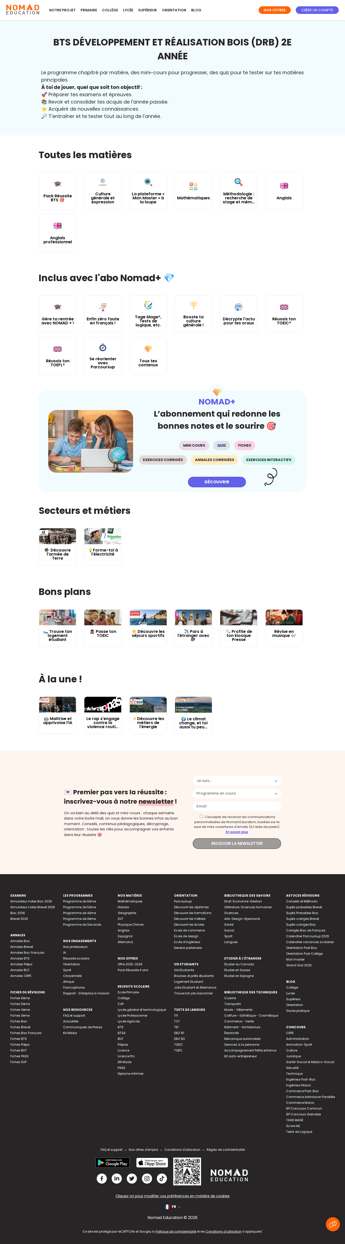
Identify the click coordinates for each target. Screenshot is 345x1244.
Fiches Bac (18, 1021)
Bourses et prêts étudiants (194, 976)
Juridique (293, 1056)
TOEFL (178, 1050)
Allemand (125, 942)
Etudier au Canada (239, 964)
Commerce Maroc (300, 1103)
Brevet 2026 (19, 919)
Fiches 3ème (20, 1015)
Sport (67, 970)
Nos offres (275, 10)
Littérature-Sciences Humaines (248, 907)
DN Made (124, 1062)
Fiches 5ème (20, 1004)
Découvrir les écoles (189, 924)
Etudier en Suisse (237, 970)
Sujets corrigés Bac (301, 924)
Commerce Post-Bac (302, 1091)
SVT (121, 919)
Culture (291, 1050)
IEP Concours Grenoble (303, 1114)
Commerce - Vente (239, 1021)
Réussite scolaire (76, 958)
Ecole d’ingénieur (187, 942)
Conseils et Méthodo (301, 901)
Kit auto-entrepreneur (240, 1056)
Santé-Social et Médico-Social (310, 1062)
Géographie (127, 913)
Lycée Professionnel (132, 1015)
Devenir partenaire (188, 948)
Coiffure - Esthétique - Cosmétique (251, 1015)
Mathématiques (130, 901)
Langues (231, 942)
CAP (121, 1004)
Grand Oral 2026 (299, 965)
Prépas (123, 1044)
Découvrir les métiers (190, 919)
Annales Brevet (21, 947)
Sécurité (292, 1068)
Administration (297, 1039)
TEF (176, 1027)
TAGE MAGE (294, 1120)
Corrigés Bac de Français (306, 930)
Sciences (231, 913)
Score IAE (293, 1126)
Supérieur (147, 10)
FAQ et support (74, 1015)
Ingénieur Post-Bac (301, 1079)
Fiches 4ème (20, 1010)
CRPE (290, 1033)
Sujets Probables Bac (302, 913)
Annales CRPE (20, 976)
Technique (294, 1073)
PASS (121, 1068)
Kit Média (70, 1033)
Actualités (71, 1021)
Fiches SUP (18, 1062)
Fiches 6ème (20, 998)
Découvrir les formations (192, 913)
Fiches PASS (19, 1056)
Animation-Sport (299, 1044)
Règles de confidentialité (226, 1149)
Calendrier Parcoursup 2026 (307, 936)
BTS (121, 1027)
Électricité (231, 1033)
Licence (123, 1050)
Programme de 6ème (79, 901)
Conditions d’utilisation (224, 1231)
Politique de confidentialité (176, 1231)
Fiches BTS (18, 1039)
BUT (121, 1039)
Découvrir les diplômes (191, 907)
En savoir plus (237, 831)
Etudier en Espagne (239, 976)
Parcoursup (183, 901)
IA (64, 952)
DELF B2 (179, 1039)
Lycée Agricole (129, 1021)
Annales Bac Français (27, 952)
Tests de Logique (299, 1132)
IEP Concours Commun (304, 1108)
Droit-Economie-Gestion (243, 901)
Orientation (174, 10)
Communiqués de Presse (82, 1027)
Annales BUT (20, 970)
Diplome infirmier (130, 1073)
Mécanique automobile (242, 1039)
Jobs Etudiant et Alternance (195, 987)
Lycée (128, 10)
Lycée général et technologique (142, 1010)
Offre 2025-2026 (130, 964)
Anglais (124, 930)
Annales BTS (20, 958)
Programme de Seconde (82, 924)
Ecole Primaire (128, 992)
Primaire (89, 10)
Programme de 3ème (79, 919)
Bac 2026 (17, 913)
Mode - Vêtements (238, 1010)
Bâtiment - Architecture (242, 1027)
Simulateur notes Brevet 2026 (32, 907)
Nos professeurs (75, 947)
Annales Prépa (21, 964)
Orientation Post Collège (304, 953)
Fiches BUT (18, 1050)
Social (229, 930)
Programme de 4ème (79, 913)
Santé (228, 924)
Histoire (123, 907)
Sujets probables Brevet (304, 907)
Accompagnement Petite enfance (250, 1050)
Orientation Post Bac (301, 948)
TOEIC (178, 1044)
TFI (176, 1015)
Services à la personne (241, 1044)
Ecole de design (186, 936)
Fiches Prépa (20, 1044)
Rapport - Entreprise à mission (86, 993)
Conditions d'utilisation (182, 1149)
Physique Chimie (130, 924)
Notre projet (62, 10)
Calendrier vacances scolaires (310, 942)
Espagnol (125, 936)
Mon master (295, 959)
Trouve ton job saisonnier (193, 993)
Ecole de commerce (189, 930)
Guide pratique (297, 1011)
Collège (110, 10)
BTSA (122, 1033)
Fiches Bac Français (26, 1033)
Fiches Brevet (20, 1027)
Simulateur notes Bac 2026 (31, 901)
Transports (232, 1004)
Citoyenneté (72, 976)
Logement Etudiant (188, 981)
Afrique (68, 981)
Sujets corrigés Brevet (302, 919)
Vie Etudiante (184, 970)
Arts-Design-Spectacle (242, 919)
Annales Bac (20, 941)
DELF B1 (179, 1033)
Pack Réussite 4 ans (133, 970)
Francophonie (74, 987)
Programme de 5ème (79, 907)
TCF (177, 1021)
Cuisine (230, 998)
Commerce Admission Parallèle (310, 1097)
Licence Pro (126, 1056)
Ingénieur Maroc (298, 1085)
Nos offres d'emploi (143, 1149)
